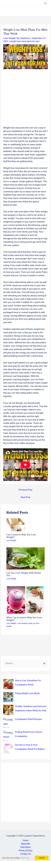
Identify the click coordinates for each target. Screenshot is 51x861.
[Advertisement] (25, 99)
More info (25, 858)
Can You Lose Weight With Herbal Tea (23, 574)
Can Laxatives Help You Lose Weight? (21, 535)
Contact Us (25, 854)
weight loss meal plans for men (25, 41)
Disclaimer (25, 847)
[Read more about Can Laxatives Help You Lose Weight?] (17, 524)
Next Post (25, 497)
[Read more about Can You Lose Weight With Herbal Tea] (25, 558)
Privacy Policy (25, 850)
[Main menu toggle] (45, 3)
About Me (25, 844)
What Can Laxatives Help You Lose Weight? (24, 618)
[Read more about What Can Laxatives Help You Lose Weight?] (25, 600)
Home (25, 840)
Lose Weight (9, 38)
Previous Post (25, 490)
